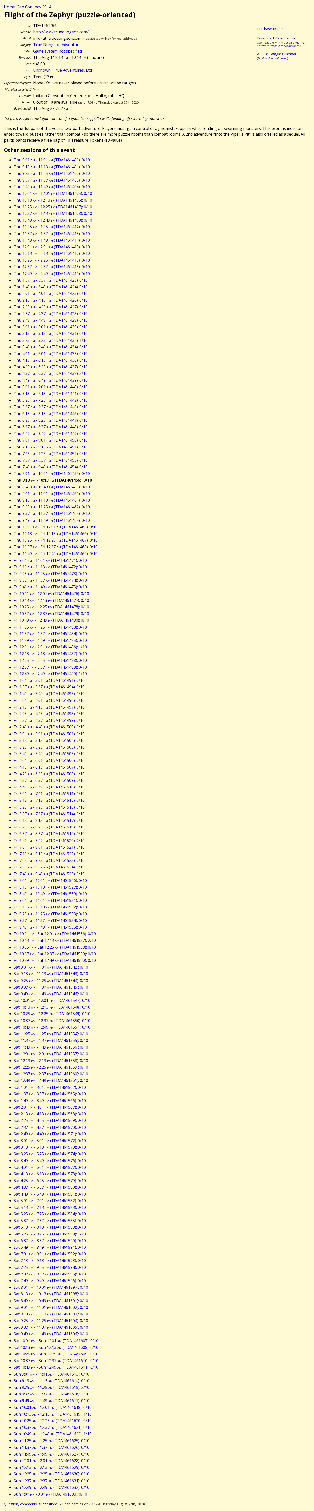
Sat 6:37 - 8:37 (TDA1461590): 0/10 (50, 1240)
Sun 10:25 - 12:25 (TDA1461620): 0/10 (53, 1420)
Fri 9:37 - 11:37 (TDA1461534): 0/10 (50, 920)
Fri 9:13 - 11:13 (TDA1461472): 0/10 (50, 567)
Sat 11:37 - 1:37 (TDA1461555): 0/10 (51, 1040)
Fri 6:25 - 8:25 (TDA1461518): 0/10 (49, 827)
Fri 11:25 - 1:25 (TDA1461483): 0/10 (50, 627)
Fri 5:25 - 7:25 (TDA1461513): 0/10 (49, 807)
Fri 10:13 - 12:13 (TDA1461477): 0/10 (51, 600)
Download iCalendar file (276, 38)
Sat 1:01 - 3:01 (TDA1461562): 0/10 (50, 1087)
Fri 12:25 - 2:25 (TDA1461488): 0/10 (50, 660)
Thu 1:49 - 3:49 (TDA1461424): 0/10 (51, 286)
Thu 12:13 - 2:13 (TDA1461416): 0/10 (52, 253)
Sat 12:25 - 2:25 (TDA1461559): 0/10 (51, 1067)
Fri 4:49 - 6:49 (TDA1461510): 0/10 (49, 787)
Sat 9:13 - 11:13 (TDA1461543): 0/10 (51, 973)
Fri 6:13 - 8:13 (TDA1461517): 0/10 (49, 820)
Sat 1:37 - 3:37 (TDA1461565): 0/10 (50, 1094)
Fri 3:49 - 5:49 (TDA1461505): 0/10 (49, 753)
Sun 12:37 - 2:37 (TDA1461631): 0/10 (51, 1481)
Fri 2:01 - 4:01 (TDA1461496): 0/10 (49, 700)
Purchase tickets (270, 28)
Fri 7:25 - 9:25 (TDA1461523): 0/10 (49, 860)
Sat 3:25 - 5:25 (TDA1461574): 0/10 (50, 1153)
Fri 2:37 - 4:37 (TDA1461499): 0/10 (49, 720)
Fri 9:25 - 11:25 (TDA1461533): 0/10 (50, 914)
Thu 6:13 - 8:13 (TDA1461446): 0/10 (51, 413)
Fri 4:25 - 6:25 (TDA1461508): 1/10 (49, 773)
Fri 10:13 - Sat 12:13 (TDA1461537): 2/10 (55, 940)
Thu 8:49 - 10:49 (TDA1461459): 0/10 (52, 487)
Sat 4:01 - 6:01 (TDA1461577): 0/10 (50, 1167)
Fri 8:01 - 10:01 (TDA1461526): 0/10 (50, 880)
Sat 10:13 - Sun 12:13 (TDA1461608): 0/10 (56, 1347)
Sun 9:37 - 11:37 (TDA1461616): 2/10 (51, 1394)
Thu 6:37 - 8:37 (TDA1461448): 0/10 (51, 427)
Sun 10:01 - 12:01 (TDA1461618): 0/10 (53, 1407)
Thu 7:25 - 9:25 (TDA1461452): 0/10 (51, 453)
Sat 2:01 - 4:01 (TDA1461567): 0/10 (50, 1107)
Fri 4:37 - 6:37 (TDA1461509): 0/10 (49, 780)
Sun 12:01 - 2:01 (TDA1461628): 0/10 (51, 1460)
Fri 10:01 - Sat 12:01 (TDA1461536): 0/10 (55, 933)
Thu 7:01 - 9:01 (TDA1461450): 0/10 (51, 440)
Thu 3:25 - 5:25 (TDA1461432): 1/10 (51, 340)
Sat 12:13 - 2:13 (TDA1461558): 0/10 (51, 1060)
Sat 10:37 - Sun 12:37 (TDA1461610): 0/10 (56, 1360)
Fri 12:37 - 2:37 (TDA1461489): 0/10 (50, 667)
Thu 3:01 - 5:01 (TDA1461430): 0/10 (51, 326)
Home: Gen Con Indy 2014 (27, 7)
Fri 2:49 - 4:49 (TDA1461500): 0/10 (49, 727)
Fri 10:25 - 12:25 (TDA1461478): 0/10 (51, 607)
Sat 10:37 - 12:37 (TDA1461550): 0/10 (52, 1020)
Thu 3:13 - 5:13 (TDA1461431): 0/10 (51, 333)
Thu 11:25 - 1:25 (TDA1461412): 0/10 (52, 226)
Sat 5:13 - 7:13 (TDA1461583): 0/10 (50, 1207)
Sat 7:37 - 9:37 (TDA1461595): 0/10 (50, 1274)
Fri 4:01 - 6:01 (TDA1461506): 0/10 (49, 760)
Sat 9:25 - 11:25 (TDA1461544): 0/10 (51, 980)
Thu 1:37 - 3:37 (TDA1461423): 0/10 (51, 280)
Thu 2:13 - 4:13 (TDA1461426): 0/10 (51, 300)
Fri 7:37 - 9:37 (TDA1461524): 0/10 (49, 867)
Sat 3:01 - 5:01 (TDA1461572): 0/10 (50, 1140)
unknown (42, 70)
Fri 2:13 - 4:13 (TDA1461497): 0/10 (49, 707)
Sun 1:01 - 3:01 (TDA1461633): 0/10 (50, 1494)
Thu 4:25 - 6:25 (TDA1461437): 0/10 (51, 366)
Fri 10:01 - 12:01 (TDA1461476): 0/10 (51, 593)
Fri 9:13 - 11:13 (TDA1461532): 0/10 (50, 907)
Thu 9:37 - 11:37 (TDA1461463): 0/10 (52, 513)
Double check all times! (285, 46)
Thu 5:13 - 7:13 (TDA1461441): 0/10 (51, 393)
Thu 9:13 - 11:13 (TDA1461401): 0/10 (52, 167)
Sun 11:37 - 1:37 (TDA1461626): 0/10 (51, 1447)
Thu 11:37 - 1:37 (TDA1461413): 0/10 (52, 233)
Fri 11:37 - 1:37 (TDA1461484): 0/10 (50, 633)
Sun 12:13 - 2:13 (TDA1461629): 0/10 (51, 1467)
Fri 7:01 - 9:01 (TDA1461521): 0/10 (49, 847)
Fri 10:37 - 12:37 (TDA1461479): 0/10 (51, 613)
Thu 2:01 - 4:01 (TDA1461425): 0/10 (51, 293)
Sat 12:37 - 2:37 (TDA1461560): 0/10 (51, 1074)
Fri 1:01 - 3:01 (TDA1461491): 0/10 (49, 680)
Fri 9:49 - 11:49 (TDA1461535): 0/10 (50, 927)
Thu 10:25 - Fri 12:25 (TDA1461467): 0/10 (56, 540)
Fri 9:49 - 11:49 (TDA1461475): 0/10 (50, 587)
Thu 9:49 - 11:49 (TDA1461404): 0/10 (52, 186)
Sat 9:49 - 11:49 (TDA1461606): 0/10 (51, 1334)
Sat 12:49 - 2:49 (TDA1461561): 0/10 (51, 1080)
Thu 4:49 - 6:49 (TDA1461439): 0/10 (51, 380)
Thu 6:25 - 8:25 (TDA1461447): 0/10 (51, 420)
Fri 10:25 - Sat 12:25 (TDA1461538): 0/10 (55, 947)
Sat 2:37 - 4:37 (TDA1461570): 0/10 (50, 1127)
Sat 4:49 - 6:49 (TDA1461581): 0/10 (50, 1194)
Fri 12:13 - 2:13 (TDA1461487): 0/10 (50, 653)
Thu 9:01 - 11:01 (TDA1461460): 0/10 (52, 493)
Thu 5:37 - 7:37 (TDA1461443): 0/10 (51, 406)
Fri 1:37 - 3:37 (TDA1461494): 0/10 (49, 687)
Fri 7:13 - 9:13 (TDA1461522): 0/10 (49, 853)
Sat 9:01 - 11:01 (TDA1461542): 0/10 (51, 967)
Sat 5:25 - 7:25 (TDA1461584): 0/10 (50, 1214)
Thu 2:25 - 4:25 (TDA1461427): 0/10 (51, 307)
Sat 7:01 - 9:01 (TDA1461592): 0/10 (50, 1254)
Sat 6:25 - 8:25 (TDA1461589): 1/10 (50, 1234)
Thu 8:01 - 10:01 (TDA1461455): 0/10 (52, 473)
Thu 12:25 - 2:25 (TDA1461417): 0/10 (52, 260)
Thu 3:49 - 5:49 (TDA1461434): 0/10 (51, 347)
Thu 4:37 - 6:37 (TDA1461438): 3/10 (51, 373)
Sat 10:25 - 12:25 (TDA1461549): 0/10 (52, 1013)
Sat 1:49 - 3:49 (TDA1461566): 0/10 (50, 1100)
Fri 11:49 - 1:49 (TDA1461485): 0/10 (50, 640)
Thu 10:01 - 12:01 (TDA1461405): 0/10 (53, 193)
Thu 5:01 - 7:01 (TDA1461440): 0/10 (51, 387)
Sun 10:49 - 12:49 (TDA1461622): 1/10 (53, 1434)
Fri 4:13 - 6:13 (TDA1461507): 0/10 (49, 767)
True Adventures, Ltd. (72, 70)
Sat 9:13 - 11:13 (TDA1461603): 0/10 (51, 1314)
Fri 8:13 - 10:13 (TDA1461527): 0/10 (50, 887)
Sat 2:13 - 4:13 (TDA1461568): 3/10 (50, 1114)
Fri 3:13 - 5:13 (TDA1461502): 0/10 (49, 740)
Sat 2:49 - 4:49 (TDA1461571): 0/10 (50, 1134)
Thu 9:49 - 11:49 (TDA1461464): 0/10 (52, 520)
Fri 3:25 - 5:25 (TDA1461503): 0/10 (49, 747)
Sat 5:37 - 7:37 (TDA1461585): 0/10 (50, 1220)
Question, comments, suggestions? (31, 1504)
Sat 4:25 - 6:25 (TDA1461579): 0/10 (50, 1180)
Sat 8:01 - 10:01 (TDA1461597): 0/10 (51, 1287)
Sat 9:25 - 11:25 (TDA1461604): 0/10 (51, 1320)
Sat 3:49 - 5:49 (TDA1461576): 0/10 (50, 1160)
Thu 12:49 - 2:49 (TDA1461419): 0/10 (52, 273)
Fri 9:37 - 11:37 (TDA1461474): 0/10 (50, 580)
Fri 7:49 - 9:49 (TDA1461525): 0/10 (49, 874)
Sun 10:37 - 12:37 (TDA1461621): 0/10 (53, 1427)
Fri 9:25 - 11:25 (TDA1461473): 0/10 (50, 573)
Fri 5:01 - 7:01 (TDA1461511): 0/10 (49, 793)
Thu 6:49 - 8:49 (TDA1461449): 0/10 (51, 433)
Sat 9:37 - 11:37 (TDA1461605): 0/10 (51, 1327)
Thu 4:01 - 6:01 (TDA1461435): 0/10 (51, 353)
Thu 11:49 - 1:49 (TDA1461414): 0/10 (52, 240)
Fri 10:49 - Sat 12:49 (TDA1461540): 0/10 (55, 960)
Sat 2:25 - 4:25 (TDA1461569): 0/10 (50, 1120)
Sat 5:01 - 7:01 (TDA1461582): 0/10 (50, 1200)
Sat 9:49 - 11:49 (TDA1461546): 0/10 (51, 994)
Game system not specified (57, 51)
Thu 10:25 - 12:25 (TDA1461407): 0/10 (53, 207)
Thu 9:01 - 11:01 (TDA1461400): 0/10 (52, 160)
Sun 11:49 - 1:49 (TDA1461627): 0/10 (51, 1454)
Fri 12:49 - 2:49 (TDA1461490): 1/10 (50, 673)
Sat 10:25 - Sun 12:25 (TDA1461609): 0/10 (56, 1354)
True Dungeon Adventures (58, 44)
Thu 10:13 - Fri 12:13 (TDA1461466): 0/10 (56, 533)
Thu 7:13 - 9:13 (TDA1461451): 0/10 (51, 447)
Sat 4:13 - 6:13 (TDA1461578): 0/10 (50, 1174)
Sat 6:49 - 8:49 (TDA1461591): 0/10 (50, 1247)
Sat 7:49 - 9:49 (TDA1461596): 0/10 (50, 1280)
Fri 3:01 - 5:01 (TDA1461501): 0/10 (49, 733)
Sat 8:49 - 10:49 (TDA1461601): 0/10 (51, 1300)
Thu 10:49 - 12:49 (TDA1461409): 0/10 (53, 220)
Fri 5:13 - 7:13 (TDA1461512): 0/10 (49, 800)
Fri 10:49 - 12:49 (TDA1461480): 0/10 (51, 620)
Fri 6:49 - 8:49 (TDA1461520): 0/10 (49, 840)
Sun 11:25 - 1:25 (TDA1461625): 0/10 (51, 1440)
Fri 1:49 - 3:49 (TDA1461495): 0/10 (49, 693)
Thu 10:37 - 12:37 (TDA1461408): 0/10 (53, 213)
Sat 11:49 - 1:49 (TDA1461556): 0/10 (51, 1047)
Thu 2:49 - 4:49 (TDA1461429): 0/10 (51, 320)
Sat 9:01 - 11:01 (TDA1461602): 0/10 (51, 1307)
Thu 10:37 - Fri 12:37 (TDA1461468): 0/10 (56, 547)
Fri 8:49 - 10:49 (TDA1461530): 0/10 (50, 893)
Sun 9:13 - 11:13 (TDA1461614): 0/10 (51, 1380)
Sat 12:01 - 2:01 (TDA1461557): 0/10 (51, 1054)
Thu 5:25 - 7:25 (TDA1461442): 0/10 (51, 400)
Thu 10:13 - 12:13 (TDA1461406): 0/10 (53, 200)
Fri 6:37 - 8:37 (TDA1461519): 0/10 (49, 833)
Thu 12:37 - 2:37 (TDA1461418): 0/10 (52, 266)
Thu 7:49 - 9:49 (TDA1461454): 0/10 (51, 467)
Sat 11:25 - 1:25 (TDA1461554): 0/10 (51, 1034)
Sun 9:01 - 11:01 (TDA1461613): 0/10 (51, 1374)
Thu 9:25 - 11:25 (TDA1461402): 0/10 (52, 173)
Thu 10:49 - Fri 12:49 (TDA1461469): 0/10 (56, 553)
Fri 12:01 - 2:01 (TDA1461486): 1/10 (50, 647)
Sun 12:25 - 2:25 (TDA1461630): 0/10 (51, 1474)
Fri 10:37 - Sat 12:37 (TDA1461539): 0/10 (55, 954)
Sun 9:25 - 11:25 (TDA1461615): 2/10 (51, 1387)
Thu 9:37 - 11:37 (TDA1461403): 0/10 (52, 180)
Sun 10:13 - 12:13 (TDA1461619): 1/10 (53, 1414)
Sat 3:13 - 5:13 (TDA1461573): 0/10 (50, 1147)
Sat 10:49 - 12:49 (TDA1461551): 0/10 (52, 1027)
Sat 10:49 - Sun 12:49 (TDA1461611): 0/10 (56, 1367)
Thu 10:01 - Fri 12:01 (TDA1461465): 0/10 (56, 527)
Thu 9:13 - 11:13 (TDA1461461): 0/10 (52, 500)
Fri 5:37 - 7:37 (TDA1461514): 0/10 (49, 813)
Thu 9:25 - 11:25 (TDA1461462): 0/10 (52, 507)
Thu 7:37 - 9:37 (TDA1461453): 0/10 (51, 460)
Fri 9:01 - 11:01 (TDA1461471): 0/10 (50, 560)
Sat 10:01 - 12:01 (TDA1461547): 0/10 (52, 1000)
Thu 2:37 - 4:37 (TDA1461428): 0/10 (51, 313)
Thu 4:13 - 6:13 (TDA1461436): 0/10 (51, 360)
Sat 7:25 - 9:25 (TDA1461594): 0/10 (50, 1267)
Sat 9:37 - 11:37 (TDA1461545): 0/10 (51, 987)
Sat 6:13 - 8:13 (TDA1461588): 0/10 (50, 1227)
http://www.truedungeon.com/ (61, 32)
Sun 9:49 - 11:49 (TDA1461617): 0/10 (51, 1400)
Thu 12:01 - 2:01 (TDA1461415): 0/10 (52, 247)
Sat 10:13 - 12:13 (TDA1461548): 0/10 (52, 1007)
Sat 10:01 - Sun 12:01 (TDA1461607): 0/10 (56, 1340)
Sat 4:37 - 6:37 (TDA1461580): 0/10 (50, 1187)
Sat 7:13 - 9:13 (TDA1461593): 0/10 (50, 1260)
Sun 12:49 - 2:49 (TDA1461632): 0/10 (51, 1487)
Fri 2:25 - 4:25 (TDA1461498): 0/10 (49, 713)
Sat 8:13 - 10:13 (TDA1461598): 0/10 (51, 1294)
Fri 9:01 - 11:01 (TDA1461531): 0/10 (50, 900)
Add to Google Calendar (276, 54)
